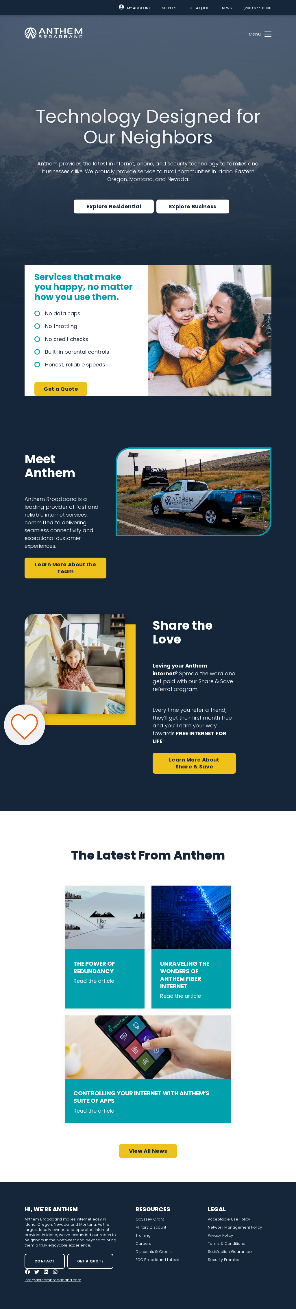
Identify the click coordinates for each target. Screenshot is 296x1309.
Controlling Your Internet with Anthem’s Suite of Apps (141, 1097)
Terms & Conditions (226, 1243)
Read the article (93, 980)
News (227, 7)
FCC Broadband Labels (157, 1259)
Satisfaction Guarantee (230, 1251)
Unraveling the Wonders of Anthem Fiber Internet (184, 975)
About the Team (65, 568)
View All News (148, 1151)
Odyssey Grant (150, 1219)
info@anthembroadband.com (53, 1280)
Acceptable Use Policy (229, 1219)
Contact (44, 1261)
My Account (138, 7)
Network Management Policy (235, 1227)
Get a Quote (199, 7)
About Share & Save (194, 763)
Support (169, 7)
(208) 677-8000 (257, 7)
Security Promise (223, 1259)
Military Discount (151, 1227)
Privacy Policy (220, 1235)
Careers (143, 1243)
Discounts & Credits (154, 1251)
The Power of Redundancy (94, 967)
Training (143, 1235)
